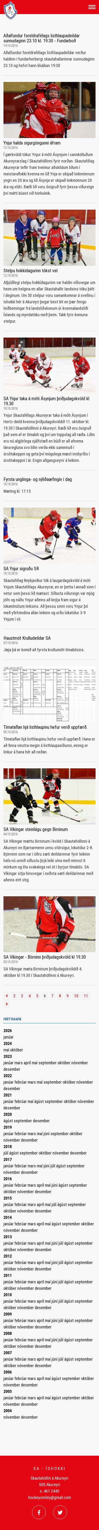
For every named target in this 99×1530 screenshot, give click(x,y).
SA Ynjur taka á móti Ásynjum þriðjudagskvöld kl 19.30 (46, 401)
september (48, 1062)
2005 (7, 1391)
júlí (6, 1153)
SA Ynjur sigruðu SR (21, 568)
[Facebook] (39, 1512)
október (16, 1049)
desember (11, 1069)
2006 (7, 1372)
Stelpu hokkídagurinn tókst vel (30, 270)
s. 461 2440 (49, 1491)
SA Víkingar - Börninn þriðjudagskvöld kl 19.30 (44, 957)
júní (47, 1133)
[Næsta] (6, 1004)
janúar (8, 1037)
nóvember (79, 1062)
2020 (7, 1114)
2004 (7, 1410)
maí (6, 1049)
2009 (7, 1314)
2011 (7, 1275)
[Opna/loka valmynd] (92, 7)
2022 (7, 1075)
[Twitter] (60, 1512)
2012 (7, 1256)
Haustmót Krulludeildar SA (27, 638)
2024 (7, 1043)
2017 (7, 1159)
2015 (7, 1198)
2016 (7, 1178)
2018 (7, 1146)
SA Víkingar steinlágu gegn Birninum (35, 829)
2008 (7, 1333)
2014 (7, 1217)
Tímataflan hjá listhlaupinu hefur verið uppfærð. (45, 727)
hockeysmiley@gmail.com (49, 1497)
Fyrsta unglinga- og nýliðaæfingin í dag (37, 479)
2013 (7, 1236)
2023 (7, 1056)
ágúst (39, 1101)
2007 (7, 1352)
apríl (28, 1062)
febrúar (21, 1082)
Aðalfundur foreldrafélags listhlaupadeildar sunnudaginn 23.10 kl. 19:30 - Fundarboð (41, 38)
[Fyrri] (6, 996)
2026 (7, 1030)
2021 (7, 1095)
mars (19, 1062)
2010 (7, 1294)
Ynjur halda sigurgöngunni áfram (32, 143)
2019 (7, 1127)
